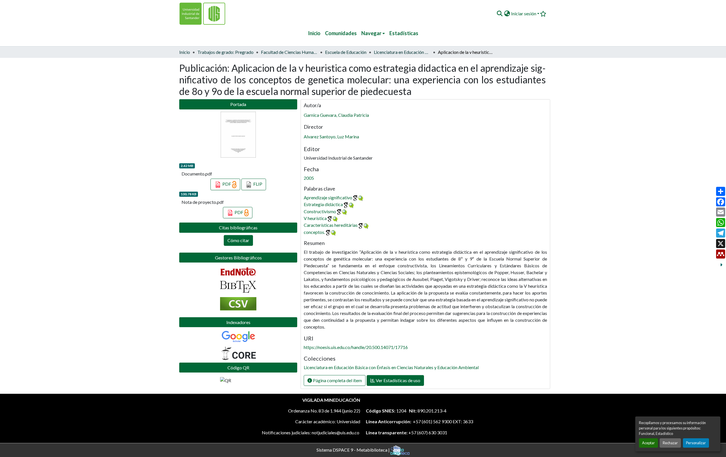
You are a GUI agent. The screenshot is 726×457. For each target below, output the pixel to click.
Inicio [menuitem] (314, 33)
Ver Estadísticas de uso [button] (397, 380)
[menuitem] (373, 33)
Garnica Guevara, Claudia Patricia (336, 115)
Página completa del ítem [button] (337, 380)
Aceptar (648, 443)
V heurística (315, 218)
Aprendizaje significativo (328, 197)
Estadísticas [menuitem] (403, 33)
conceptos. (314, 232)
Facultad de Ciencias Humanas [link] (289, 52)
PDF (226, 184)
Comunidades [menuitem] (341, 33)
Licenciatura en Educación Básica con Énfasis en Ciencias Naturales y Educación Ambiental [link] (402, 52)
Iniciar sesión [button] (524, 13)
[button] (499, 13)
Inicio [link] (184, 52)
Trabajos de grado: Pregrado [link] (225, 52)
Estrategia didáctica (323, 204)
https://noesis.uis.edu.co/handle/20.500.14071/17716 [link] (356, 347)
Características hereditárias (331, 225)
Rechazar (670, 443)
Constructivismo (320, 211)
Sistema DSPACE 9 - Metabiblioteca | (353, 449)
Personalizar (696, 443)
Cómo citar (238, 240)
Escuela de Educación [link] (345, 52)
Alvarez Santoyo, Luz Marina (331, 136)
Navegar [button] (371, 33)
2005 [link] (309, 178)
